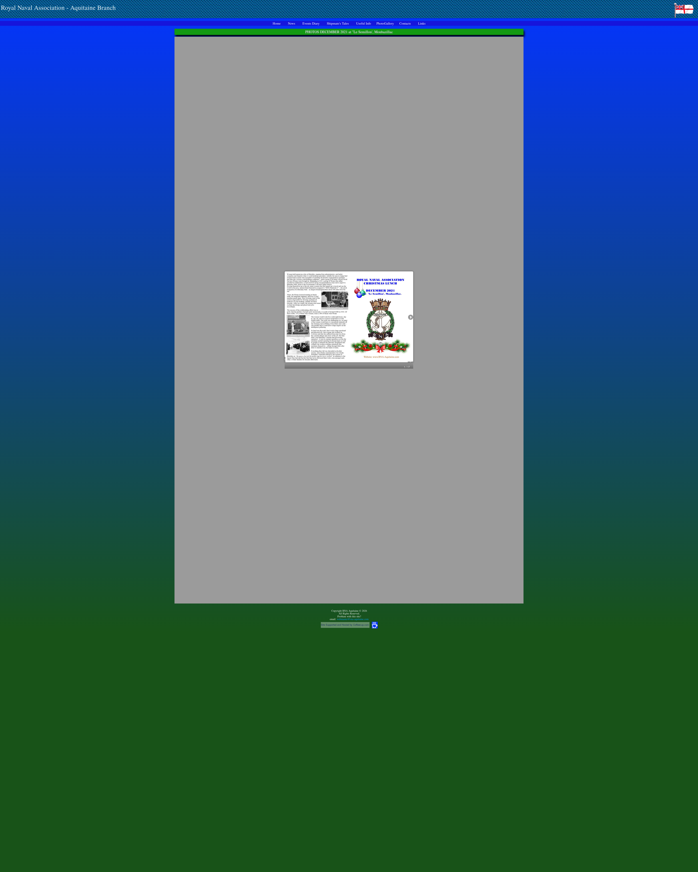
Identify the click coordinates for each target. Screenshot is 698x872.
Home (277, 23)
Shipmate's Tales (338, 23)
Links (422, 23)
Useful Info (363, 23)
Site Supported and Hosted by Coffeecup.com (345, 624)
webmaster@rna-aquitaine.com (353, 619)
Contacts (405, 23)
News (291, 23)
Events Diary (311, 23)
